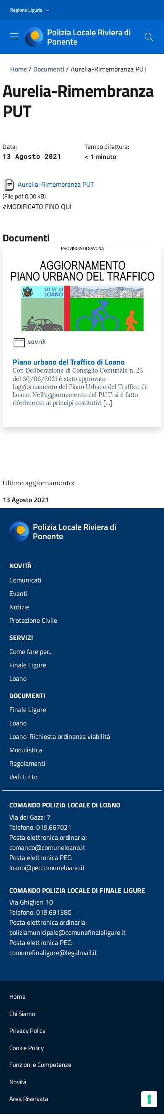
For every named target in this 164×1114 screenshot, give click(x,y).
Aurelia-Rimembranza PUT (55, 184)
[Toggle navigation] (14, 36)
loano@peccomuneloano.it (47, 868)
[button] (30, 10)
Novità (17, 1082)
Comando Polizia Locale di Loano (64, 805)
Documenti (48, 69)
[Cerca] (149, 37)
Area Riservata (28, 1098)
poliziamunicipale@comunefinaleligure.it (67, 932)
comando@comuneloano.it (47, 847)
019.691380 (53, 912)
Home (18, 69)
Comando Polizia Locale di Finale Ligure (77, 890)
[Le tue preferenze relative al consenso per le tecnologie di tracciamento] (149, 1099)
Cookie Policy (26, 1048)
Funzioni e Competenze (40, 1064)
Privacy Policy (27, 1030)
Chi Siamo (22, 1014)
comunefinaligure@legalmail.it (53, 952)
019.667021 (53, 827)
